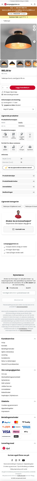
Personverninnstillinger (10, 464)
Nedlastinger (8, 192)
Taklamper (6, 21)
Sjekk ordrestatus (7, 352)
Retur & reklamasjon (8, 361)
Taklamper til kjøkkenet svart (12, 206)
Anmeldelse (7, 187)
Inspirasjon (5, 395)
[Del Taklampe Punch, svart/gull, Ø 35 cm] (34, 29)
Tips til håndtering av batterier (26, 466)
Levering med (7, 443)
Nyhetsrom (14, 395)
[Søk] (31, 4)
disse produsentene (22, 307)
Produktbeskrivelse (10, 181)
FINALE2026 (18, 13)
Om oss (4, 374)
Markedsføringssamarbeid (10, 377)
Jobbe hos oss (6, 386)
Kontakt (4, 346)
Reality (20, 122)
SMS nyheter (5, 383)
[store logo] (13, 4)
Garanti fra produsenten (10, 364)
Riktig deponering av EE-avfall (19, 469)
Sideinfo (5, 401)
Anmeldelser (5, 389)
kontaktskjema (23, 328)
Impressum (5, 411)
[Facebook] (13, 460)
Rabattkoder (6, 392)
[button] (4, 64)
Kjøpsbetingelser (7, 408)
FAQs (3, 343)
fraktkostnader (21, 475)
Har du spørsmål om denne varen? (20, 168)
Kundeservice (7, 338)
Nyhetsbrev (5, 380)
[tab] (18, 351)
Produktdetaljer (9, 176)
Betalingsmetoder (7, 349)
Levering (4, 355)
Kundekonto (5, 358)
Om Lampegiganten (10, 370)
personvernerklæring (25, 330)
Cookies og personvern (9, 405)
